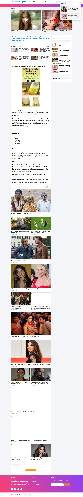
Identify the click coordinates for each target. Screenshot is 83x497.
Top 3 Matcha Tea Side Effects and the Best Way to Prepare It (26, 5)
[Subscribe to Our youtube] (21, 489)
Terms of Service (35, 484)
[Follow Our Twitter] (15, 489)
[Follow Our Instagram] (18, 489)
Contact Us (34, 480)
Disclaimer (34, 481)
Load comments (31, 470)
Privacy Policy (35, 483)
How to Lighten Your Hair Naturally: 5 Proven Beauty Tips (64, 50)
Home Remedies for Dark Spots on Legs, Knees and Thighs (63, 55)
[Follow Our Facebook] (12, 489)
